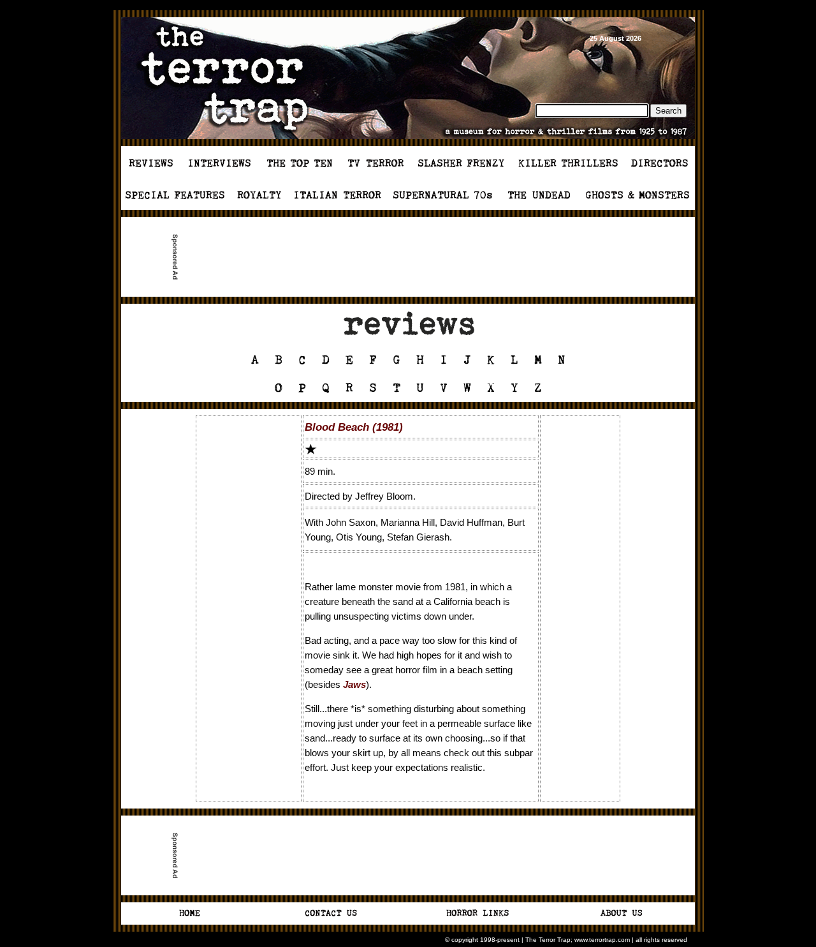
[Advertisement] (413, 257)
